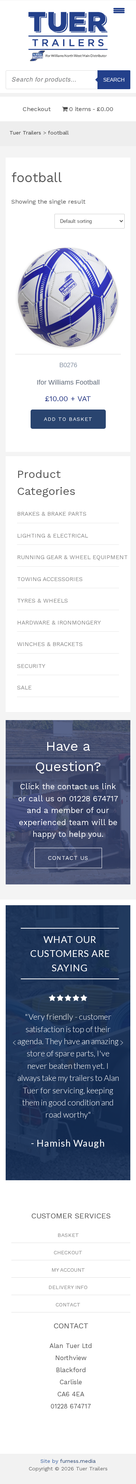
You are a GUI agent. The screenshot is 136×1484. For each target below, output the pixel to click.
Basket (68, 1235)
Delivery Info (68, 1287)
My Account (68, 1270)
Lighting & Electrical (52, 535)
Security (31, 666)
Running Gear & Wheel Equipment (68, 557)
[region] (68, 802)
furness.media (78, 1461)
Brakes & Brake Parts (52, 513)
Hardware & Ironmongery (59, 622)
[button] (14, 1043)
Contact (68, 1305)
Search (114, 80)
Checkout (37, 109)
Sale (24, 687)
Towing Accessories (50, 579)
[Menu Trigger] (118, 10)
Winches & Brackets (50, 644)
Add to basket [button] (68, 419)
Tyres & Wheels (42, 600)
